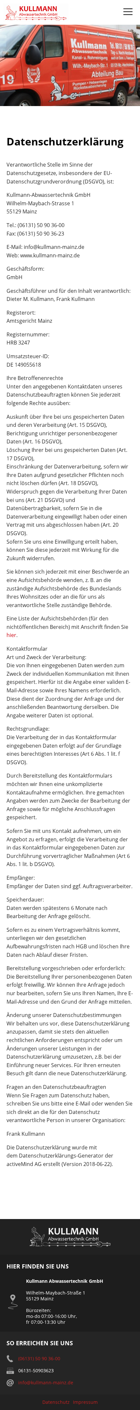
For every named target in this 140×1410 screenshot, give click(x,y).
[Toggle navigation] (128, 12)
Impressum (85, 1402)
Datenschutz (56, 1402)
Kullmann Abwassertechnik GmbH (35, 12)
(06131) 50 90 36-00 (39, 1358)
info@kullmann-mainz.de (45, 1382)
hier (11, 635)
